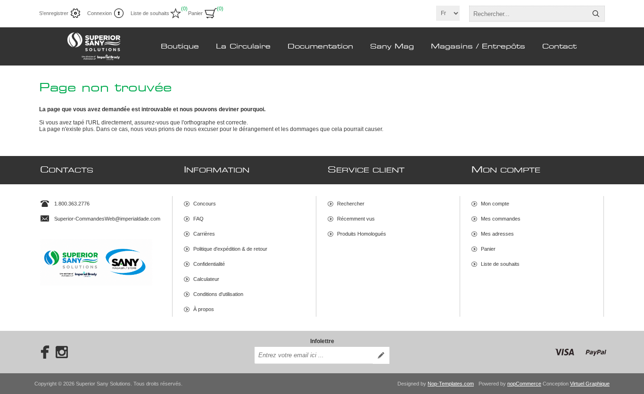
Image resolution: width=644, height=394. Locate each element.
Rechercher (595, 13)
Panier (488, 249)
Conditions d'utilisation (218, 294)
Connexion (99, 13)
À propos (203, 309)
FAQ (198, 219)
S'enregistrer (53, 13)
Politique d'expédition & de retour (230, 249)
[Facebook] (42, 352)
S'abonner (380, 355)
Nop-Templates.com (451, 383)
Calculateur (206, 279)
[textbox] (528, 13)
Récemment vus (356, 219)
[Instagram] (61, 352)
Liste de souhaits (500, 264)
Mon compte (495, 203)
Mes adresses (497, 234)
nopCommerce (524, 383)
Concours (204, 203)
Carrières (204, 234)
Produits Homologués (361, 234)
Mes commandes (500, 219)
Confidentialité (209, 264)
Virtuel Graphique (590, 383)
